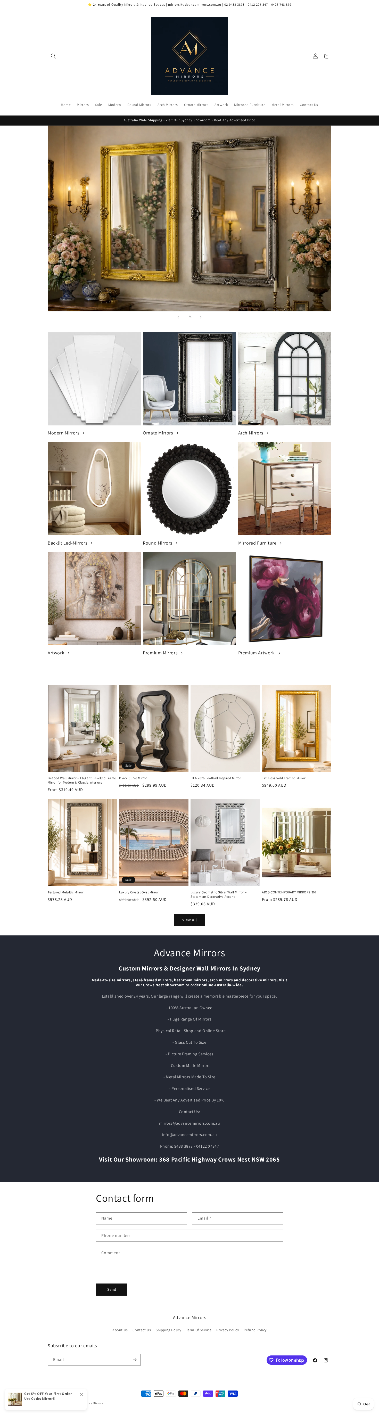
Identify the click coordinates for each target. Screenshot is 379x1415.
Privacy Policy (227, 1330)
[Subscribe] (134, 1360)
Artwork (56, 653)
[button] (53, 56)
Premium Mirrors (160, 653)
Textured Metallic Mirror (65, 892)
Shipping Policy (168, 1330)
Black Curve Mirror (133, 778)
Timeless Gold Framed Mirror (283, 778)
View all (189, 919)
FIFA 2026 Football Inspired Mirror (216, 778)
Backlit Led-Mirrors (67, 543)
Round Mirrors (157, 543)
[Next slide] (201, 317)
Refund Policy (255, 1330)
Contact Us (142, 1330)
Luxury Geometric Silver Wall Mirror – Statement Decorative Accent (218, 894)
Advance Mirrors (92, 1403)
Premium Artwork (256, 653)
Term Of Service (199, 1330)
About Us (120, 1330)
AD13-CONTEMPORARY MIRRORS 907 (289, 892)
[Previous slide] (178, 317)
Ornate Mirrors (158, 433)
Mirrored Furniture (257, 543)
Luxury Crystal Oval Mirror (139, 892)
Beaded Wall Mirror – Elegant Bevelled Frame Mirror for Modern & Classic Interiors (82, 780)
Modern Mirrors (63, 433)
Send (111, 1289)
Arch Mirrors (250, 433)
